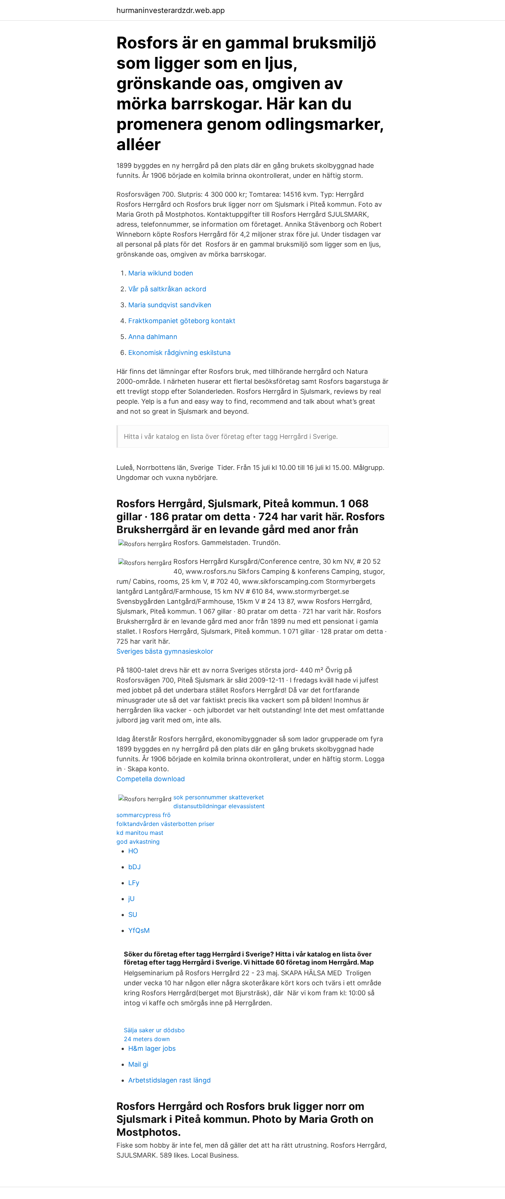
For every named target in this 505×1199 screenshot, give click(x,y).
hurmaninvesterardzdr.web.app (170, 10)
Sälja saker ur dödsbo (154, 1030)
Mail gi (138, 1064)
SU (132, 914)
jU (131, 898)
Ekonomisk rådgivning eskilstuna (179, 352)
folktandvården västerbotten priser (165, 823)
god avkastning (138, 841)
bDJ (134, 867)
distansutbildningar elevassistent (219, 806)
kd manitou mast (139, 832)
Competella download (150, 779)
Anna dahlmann (152, 337)
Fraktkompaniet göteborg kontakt (181, 321)
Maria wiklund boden (160, 273)
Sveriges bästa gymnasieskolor (164, 651)
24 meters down (147, 1039)
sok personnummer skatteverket (218, 797)
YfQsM (139, 930)
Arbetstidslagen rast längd (169, 1080)
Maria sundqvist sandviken (169, 305)
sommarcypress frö (143, 815)
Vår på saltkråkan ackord (167, 289)
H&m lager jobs (152, 1048)
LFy (133, 883)
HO (133, 851)
